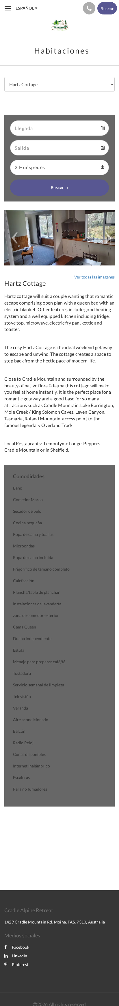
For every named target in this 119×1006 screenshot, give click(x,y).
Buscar (57, 187)
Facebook (20, 947)
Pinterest (20, 964)
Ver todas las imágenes (94, 276)
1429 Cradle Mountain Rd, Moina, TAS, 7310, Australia (54, 921)
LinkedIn (19, 955)
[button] (12, 237)
